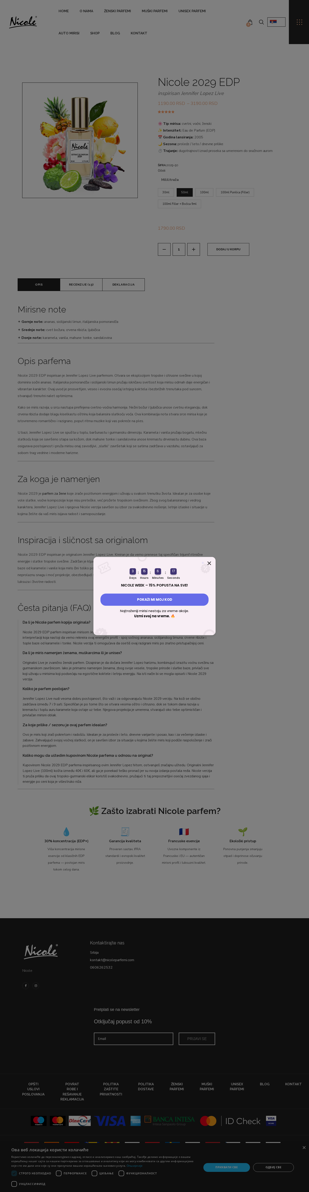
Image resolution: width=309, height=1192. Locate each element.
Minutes (158, 578)
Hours (144, 578)
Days (132, 578)
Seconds (173, 578)
